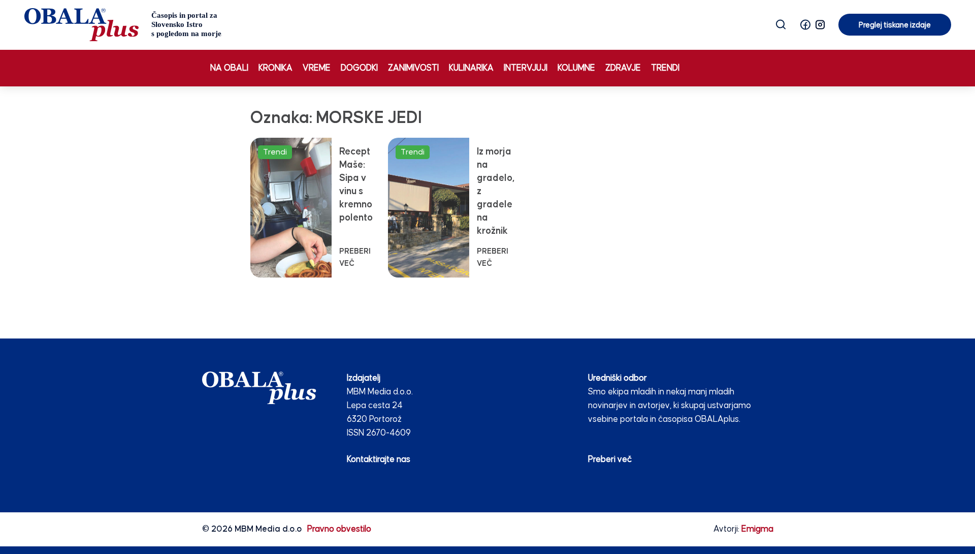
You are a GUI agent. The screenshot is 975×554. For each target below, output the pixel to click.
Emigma (757, 529)
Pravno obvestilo (339, 529)
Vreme (317, 68)
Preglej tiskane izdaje (895, 25)
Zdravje (623, 68)
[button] (805, 24)
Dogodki (359, 68)
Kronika (275, 68)
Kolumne (576, 68)
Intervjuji (525, 68)
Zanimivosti (413, 68)
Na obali (229, 68)
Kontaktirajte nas (378, 459)
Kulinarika (471, 68)
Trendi (665, 68)
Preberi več (610, 459)
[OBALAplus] (123, 24)
